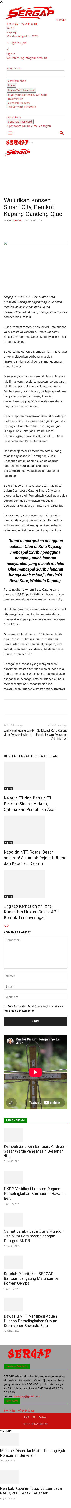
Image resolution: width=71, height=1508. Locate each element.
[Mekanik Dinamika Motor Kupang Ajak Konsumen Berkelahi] (35, 1439)
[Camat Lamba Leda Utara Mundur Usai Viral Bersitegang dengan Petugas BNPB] (35, 1220)
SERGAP (17, 220)
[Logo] (17, 146)
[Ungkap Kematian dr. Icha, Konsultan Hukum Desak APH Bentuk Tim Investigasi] (35, 884)
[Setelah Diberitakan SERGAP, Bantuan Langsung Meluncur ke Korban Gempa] (35, 1262)
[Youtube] (35, 24)
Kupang (8, 788)
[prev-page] (5, 925)
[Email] (63, 229)
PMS (26, 1417)
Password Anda (16, 81)
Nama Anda (14, 68)
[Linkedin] (17, 24)
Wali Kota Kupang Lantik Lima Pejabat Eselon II (19, 732)
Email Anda (14, 117)
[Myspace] (20, 24)
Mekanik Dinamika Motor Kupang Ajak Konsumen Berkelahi (32, 1453)
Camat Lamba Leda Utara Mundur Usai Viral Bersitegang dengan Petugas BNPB (33, 1236)
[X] (32, 24)
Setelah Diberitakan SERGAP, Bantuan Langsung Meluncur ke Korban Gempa (31, 1278)
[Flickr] (10, 24)
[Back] (8, 50)
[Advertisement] (35, 171)
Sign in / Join (19, 43)
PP (34, 1417)
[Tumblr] (29, 24)
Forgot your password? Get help (27, 94)
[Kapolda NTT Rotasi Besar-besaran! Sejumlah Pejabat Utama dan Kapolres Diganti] (35, 830)
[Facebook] (8, 24)
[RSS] (26, 24)
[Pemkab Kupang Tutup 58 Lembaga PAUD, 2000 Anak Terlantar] (35, 1477)
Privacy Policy (15, 98)
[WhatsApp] (45, 229)
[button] (10, 133)
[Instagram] (13, 24)
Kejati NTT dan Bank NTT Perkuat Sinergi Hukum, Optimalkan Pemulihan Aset (30, 804)
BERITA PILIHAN (44, 756)
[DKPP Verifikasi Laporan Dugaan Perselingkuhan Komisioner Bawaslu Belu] (35, 1177)
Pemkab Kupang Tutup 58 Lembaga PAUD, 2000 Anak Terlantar (31, 1490)
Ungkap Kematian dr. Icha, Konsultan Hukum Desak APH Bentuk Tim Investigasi (31, 912)
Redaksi (43, 1417)
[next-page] (7, 925)
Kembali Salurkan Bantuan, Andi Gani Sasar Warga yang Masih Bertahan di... (35, 1151)
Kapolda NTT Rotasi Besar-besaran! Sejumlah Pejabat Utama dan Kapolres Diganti (35, 858)
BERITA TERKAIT (17, 756)
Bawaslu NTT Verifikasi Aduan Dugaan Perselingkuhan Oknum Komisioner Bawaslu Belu (30, 1321)
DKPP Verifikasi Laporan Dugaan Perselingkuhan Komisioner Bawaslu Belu (35, 1194)
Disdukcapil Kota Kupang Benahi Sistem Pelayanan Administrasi (51, 734)
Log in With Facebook (21, 90)
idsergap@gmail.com (27, 1396)
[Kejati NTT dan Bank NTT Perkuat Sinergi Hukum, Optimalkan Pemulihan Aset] (35, 776)
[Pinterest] (23, 24)
